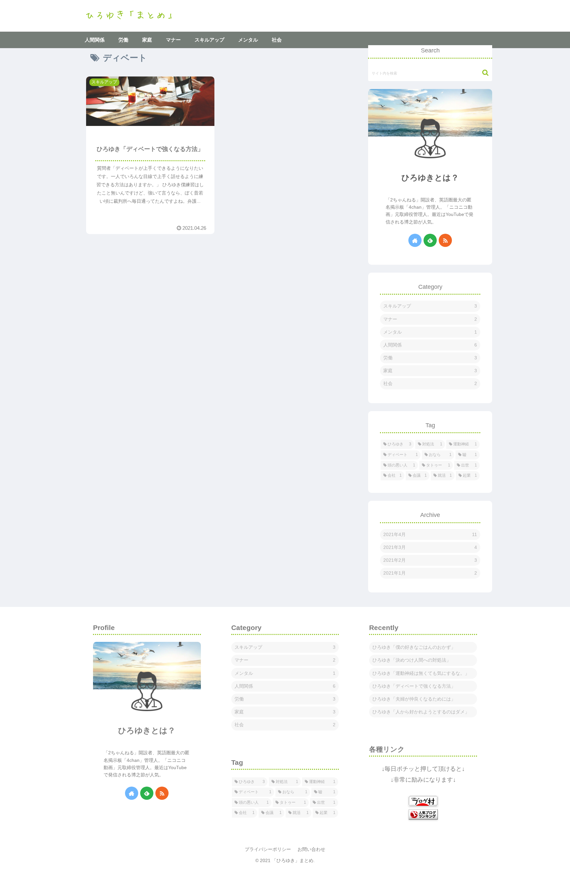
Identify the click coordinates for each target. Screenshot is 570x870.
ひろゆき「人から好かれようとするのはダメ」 (420, 711)
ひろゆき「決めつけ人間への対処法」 (411, 660)
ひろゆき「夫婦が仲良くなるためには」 (414, 699)
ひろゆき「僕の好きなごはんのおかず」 (414, 647)
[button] (482, 72)
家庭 (430, 370)
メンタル (430, 332)
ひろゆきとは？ (430, 177)
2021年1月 (430, 573)
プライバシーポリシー (268, 849)
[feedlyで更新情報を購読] (430, 240)
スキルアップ (430, 306)
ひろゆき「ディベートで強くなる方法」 (414, 686)
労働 (430, 357)
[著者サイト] (415, 240)
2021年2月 (430, 560)
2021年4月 (430, 534)
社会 (430, 383)
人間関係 (430, 344)
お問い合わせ (311, 849)
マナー (430, 319)
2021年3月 (430, 547)
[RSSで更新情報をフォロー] (445, 240)
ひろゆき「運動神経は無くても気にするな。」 (420, 673)
